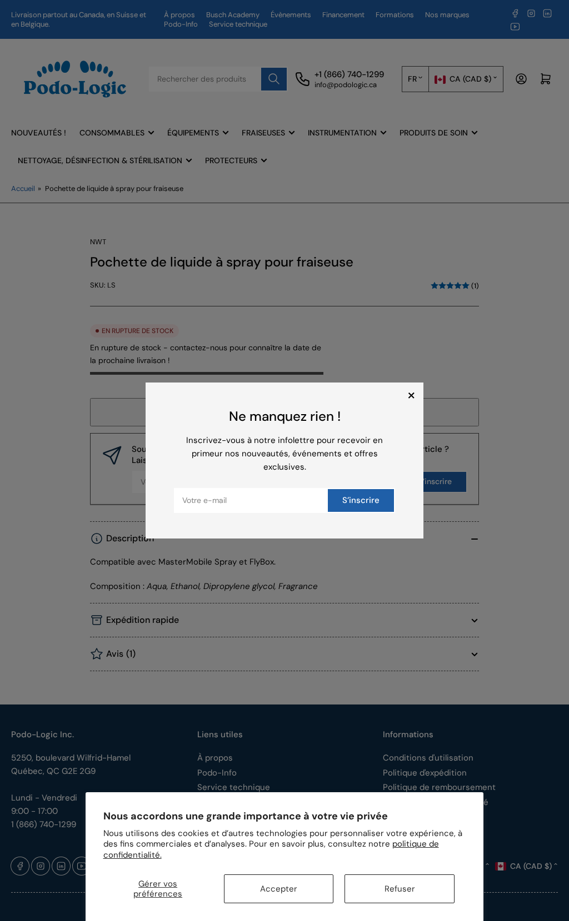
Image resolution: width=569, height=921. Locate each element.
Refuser (400, 888)
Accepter (278, 888)
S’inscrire (361, 500)
